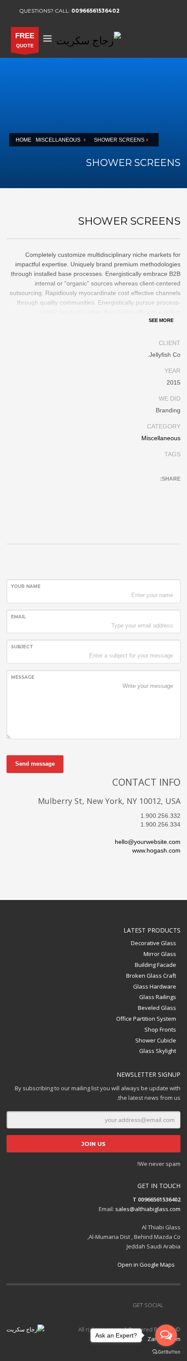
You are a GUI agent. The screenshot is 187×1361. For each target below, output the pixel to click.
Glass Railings (157, 997)
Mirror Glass (160, 954)
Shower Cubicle (155, 1040)
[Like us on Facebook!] (126, 1304)
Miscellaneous (160, 438)
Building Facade (155, 965)
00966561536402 (95, 10)
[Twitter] (143, 10)
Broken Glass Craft (151, 975)
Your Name (25, 586)
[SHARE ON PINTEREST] (126, 490)
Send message (35, 763)
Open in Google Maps (146, 1264)
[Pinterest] (156, 10)
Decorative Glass (153, 943)
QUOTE (24, 40)
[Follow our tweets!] (113, 1304)
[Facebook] (130, 10)
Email (18, 617)
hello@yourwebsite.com (147, 841)
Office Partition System (146, 1018)
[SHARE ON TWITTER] (171, 491)
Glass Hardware (154, 986)
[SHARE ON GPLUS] (141, 490)
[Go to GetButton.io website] (166, 1352)
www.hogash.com (156, 850)
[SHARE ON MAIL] (110, 490)
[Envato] (169, 10)
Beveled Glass (157, 1008)
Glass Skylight (157, 1051)
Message (22, 677)
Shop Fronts (160, 1029)
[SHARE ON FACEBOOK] (156, 490)
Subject (22, 647)
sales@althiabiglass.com (147, 1209)
